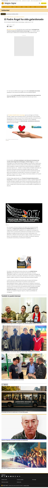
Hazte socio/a (43, 3)
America (23, 6)
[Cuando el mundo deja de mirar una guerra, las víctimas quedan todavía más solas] (24, 310)
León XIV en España (8, 6)
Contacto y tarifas (20, 479)
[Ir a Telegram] (17, 476)
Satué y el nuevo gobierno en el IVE (36, 0)
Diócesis (32, 6)
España (14, 6)
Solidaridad (45, 6)
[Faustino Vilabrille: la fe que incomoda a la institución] (24, 427)
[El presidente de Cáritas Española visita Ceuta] (24, 366)
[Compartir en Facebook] (7, 26)
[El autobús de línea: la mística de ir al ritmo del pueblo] (24, 398)
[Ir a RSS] (20, 476)
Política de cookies (5, 482)
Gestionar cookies (26, 485)
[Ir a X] (4, 476)
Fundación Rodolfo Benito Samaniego (16, 115)
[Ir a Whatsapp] (15, 476)
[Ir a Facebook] (2, 476)
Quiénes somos (4, 479)
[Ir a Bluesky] (13, 476)
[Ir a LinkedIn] (9, 476)
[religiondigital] (5, 485)
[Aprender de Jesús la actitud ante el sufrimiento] (24, 455)
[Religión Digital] (9, 3)
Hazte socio (19, 482)
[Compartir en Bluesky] (10, 26)
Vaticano (19, 6)
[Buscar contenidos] (39, 3)
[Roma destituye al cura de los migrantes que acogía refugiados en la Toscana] (24, 338)
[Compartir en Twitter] (9, 26)
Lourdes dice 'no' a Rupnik (26, 0)
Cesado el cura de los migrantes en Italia (14, 0)
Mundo (28, 6)
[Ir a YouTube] (11, 476)
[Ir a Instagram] (6, 476)
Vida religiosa (38, 6)
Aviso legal (34, 479)
